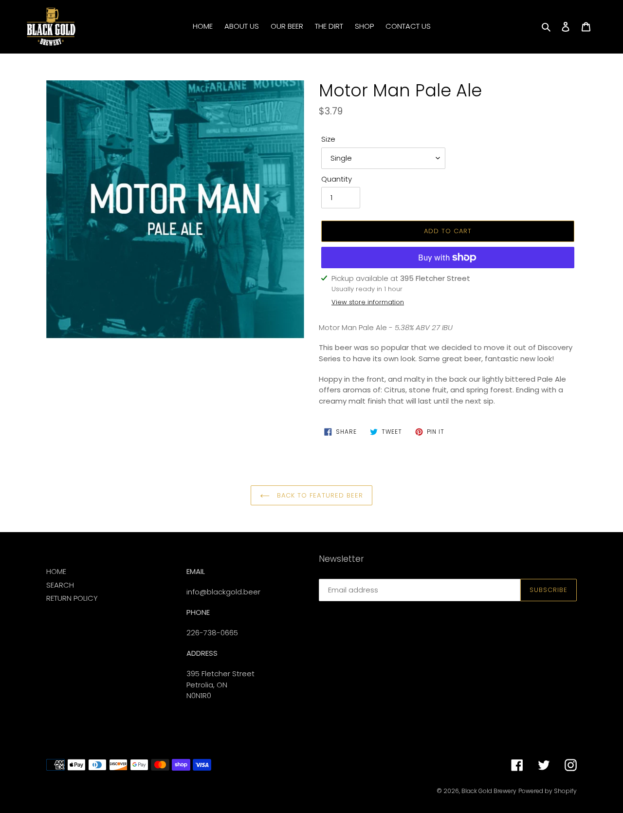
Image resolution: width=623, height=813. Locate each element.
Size (328, 139)
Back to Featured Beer (319, 495)
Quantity (336, 179)
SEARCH (60, 585)
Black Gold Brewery (488, 791)
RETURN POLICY (72, 598)
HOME (56, 571)
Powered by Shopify (547, 791)
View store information (367, 302)
